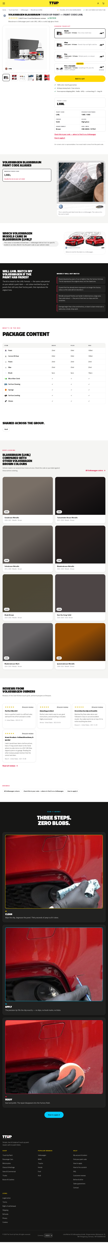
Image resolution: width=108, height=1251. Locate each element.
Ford (39, 1171)
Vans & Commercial (9, 1171)
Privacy (5, 1218)
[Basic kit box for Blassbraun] (6, 77)
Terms (5, 1202)
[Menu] (4, 3)
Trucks (5, 1175)
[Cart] (103, 3)
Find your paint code (80, 1159)
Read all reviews (9, 765)
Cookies (5, 1222)
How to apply (77, 1163)
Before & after (78, 1179)
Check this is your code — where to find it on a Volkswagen (75, 134)
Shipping (5, 1210)
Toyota (40, 1163)
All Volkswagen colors (94, 470)
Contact (76, 1187)
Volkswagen (24, 10)
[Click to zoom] (26, 48)
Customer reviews (79, 1175)
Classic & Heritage (9, 1167)
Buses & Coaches (8, 1179)
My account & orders (80, 1155)
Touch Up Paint (13, 10)
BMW (40, 1159)
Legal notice (7, 1198)
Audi (6, 429)
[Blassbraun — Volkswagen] (14, 77)
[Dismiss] (40, 1242)
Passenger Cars (8, 1159)
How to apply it (59, 138)
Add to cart (80, 78)
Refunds (5, 1214)
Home (4, 10)
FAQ (74, 1171)
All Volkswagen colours (12, 791)
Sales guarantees (79, 1183)
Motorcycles (7, 1163)
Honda (40, 1167)
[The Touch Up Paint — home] (54, 3)
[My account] (98, 3)
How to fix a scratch (80, 1167)
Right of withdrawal (9, 1206)
